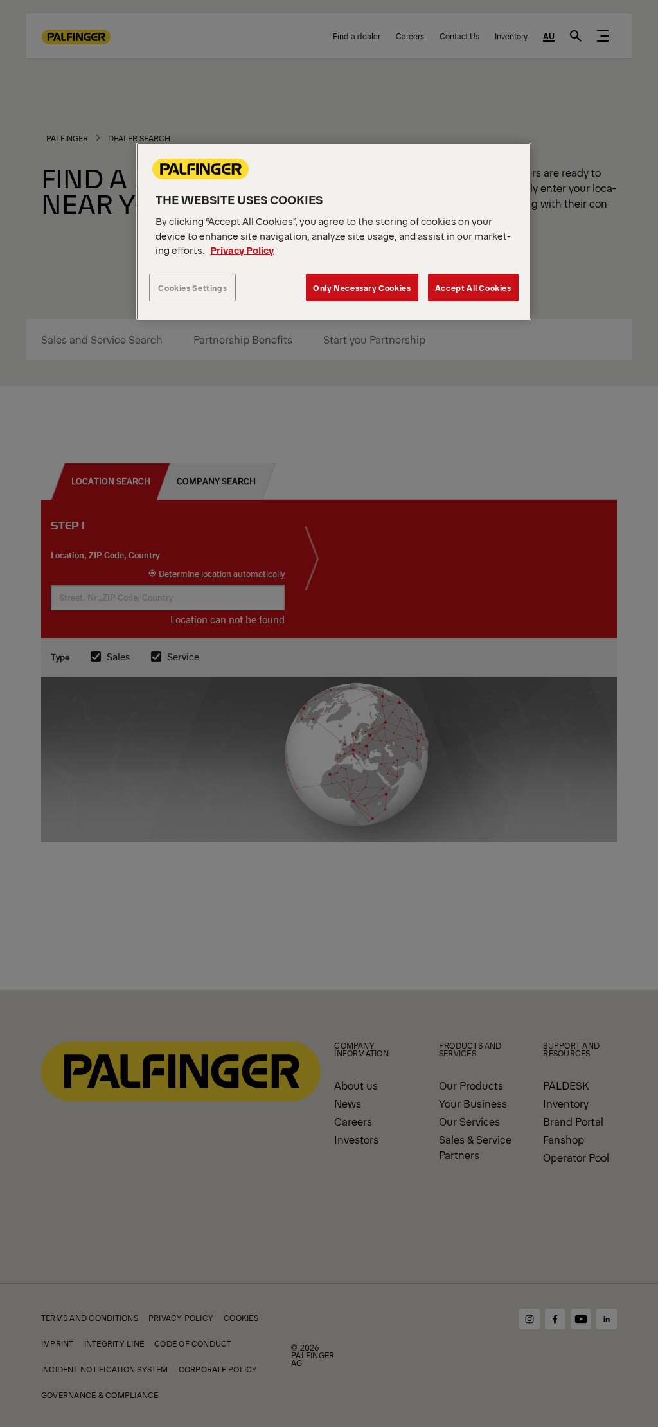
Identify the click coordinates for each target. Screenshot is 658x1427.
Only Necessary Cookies (362, 287)
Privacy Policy (242, 249)
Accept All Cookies (473, 287)
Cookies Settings (192, 287)
